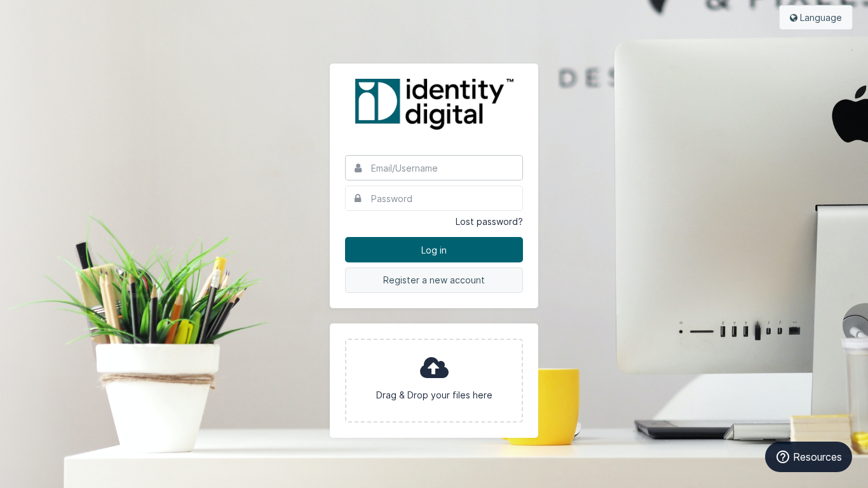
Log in (434, 250)
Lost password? (489, 221)
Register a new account (434, 279)
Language (819, 17)
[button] (434, 381)
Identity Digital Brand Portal (434, 104)
